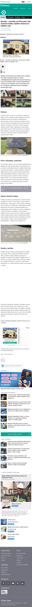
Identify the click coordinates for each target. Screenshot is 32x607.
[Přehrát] (3, 66)
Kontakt (19, 562)
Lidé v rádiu (20, 558)
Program (15, 8)
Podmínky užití (18, 603)
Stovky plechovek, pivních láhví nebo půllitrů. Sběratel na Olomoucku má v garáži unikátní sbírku (19, 403)
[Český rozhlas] (5, 2)
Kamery (29, 8)
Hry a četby (5, 375)
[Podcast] (1, 72)
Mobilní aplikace (5, 574)
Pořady (17, 17)
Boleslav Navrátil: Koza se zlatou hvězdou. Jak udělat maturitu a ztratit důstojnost (19, 425)
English (25, 603)
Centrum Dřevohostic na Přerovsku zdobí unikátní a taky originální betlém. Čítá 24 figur (18, 450)
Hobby (3, 17)
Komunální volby (5, 555)
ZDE (2, 189)
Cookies (3, 603)
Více (24, 17)
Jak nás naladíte (21, 553)
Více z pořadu (6, 439)
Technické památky (6, 30)
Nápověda (19, 555)
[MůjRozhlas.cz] (3, 37)
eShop (3, 560)
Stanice (3, 558)
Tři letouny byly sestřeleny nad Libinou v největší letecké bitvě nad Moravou (19, 457)
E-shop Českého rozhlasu (10, 472)
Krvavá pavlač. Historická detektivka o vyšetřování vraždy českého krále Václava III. (19, 396)
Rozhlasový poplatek (22, 564)
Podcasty (4, 572)
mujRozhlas (4, 370)
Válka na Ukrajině (6, 553)
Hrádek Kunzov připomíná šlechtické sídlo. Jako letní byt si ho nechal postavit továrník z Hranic (19, 443)
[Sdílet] (4, 72)
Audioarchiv (22, 8)
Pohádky (4, 378)
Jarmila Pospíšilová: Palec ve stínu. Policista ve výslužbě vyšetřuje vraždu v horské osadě (18, 418)
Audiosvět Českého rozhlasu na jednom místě (12, 388)
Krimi (13, 375)
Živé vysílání (5, 381)
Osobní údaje (10, 603)
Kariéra (18, 560)
